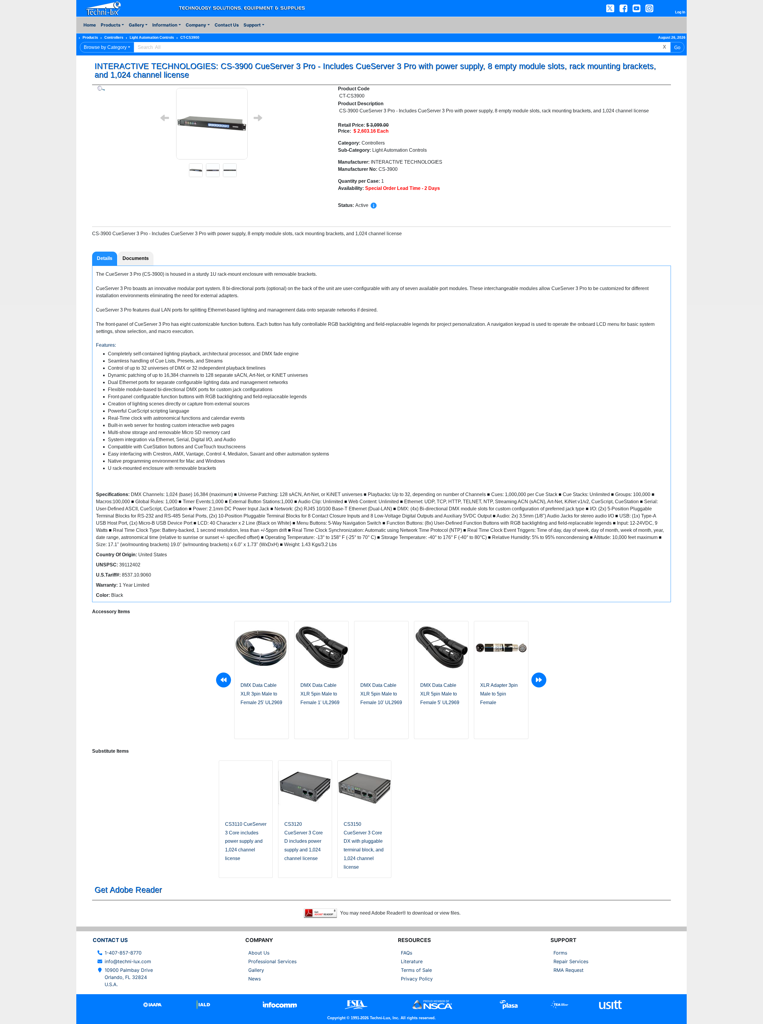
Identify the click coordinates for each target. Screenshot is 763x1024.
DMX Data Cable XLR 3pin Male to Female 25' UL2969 (261, 694)
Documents (135, 258)
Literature (412, 961)
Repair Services (570, 961)
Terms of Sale (416, 970)
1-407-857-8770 (123, 953)
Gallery (256, 970)
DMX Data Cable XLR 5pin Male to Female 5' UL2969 (439, 694)
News (254, 979)
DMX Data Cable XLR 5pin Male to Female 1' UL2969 (319, 694)
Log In (680, 12)
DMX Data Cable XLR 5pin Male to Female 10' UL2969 (381, 694)
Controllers (113, 37)
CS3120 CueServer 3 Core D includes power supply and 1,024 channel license (303, 841)
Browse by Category (105, 47)
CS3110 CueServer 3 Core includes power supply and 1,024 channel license (245, 841)
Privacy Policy (417, 979)
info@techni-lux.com (128, 961)
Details (104, 258)
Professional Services (272, 961)
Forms (560, 953)
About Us (258, 953)
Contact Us (227, 25)
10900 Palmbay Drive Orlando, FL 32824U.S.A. (129, 977)
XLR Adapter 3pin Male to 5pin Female (499, 694)
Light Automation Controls (152, 37)
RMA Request (568, 970)
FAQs (406, 953)
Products (90, 37)
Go (677, 47)
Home (89, 25)
